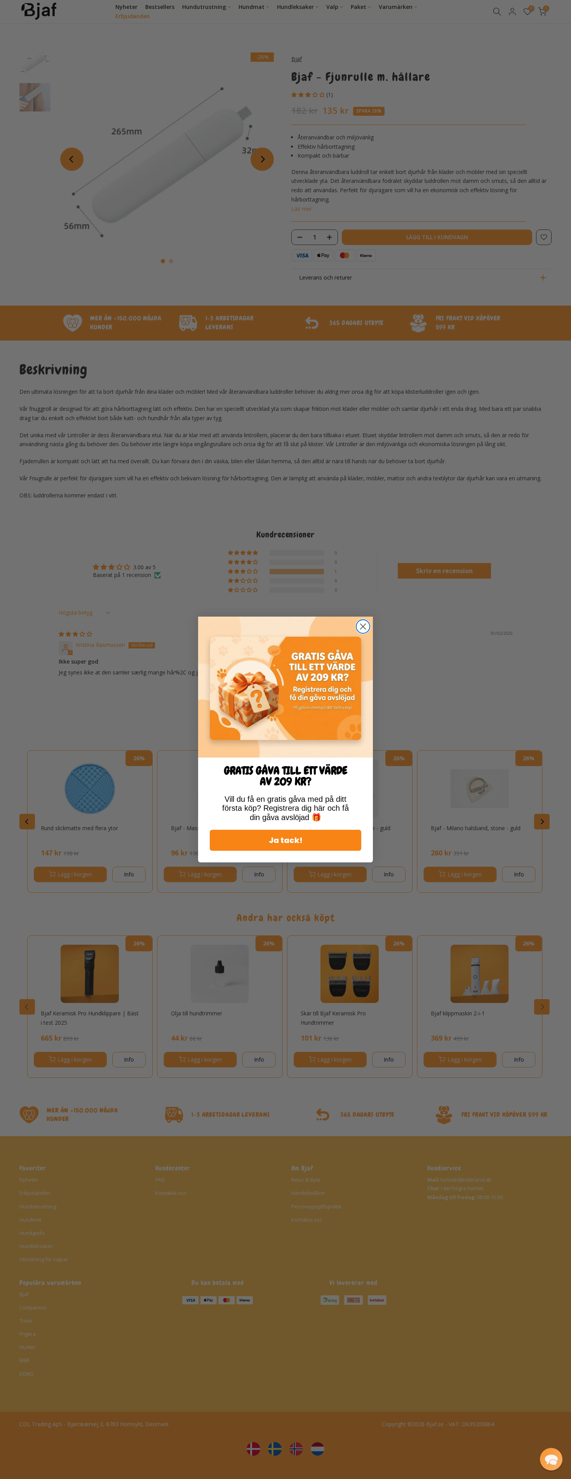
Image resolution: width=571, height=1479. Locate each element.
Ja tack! (286, 840)
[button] (551, 1459)
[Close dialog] (363, 626)
